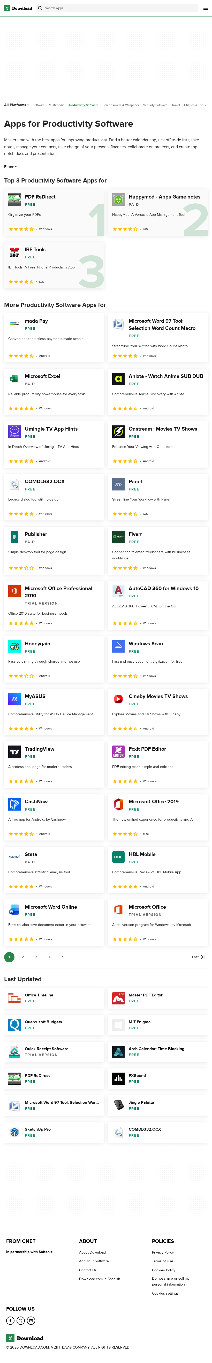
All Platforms (15, 105)
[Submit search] (40, 8)
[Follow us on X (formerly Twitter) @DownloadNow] (21, 1321)
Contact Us (88, 1270)
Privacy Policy (163, 1252)
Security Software (155, 105)
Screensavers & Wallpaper (121, 105)
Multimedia (56, 105)
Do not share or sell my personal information (171, 1282)
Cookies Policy (163, 1270)
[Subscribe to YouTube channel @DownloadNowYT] (31, 1321)
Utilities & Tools (195, 105)
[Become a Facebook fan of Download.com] (10, 1321)
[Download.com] (18, 8)
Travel (176, 105)
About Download (92, 1252)
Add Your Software (94, 1261)
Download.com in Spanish (99, 1279)
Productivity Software (84, 105)
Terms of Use (162, 1261)
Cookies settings (165, 1293)
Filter (9, 166)
